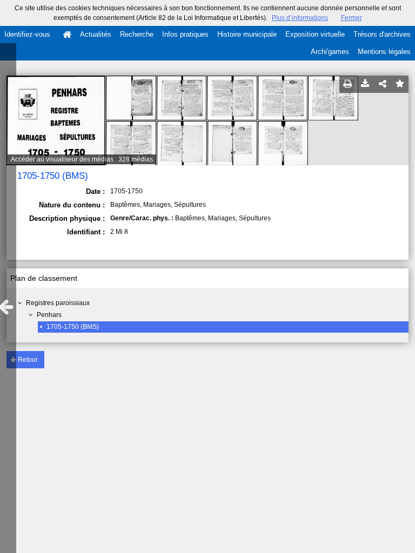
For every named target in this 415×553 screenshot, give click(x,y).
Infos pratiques (185, 34)
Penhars (49, 315)
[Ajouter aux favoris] (400, 84)
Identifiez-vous (27, 34)
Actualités (95, 34)
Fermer (351, 18)
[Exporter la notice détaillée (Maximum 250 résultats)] (365, 84)
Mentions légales (384, 52)
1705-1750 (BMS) (72, 327)
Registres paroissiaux (58, 303)
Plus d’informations (300, 18)
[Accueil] (67, 34)
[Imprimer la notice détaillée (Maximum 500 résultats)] (348, 84)
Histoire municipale (247, 34)
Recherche (136, 34)
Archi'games (330, 52)
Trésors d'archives (382, 34)
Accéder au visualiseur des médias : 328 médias (82, 159)
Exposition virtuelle (315, 34)
